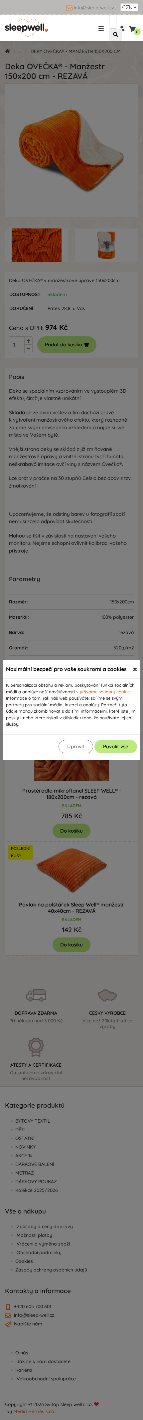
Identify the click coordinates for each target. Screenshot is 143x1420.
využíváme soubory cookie (103, 691)
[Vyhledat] (115, 35)
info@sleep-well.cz (94, 8)
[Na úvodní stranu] (26, 28)
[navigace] (102, 28)
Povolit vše (115, 746)
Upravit (75, 746)
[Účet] (122, 28)
